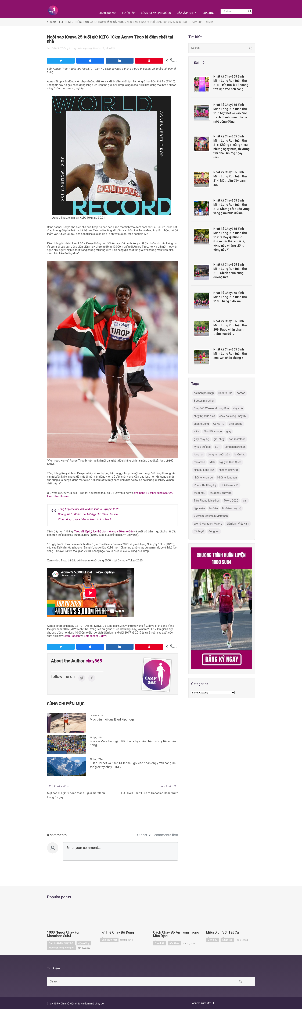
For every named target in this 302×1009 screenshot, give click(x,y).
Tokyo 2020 (231, 500)
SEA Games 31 (230, 485)
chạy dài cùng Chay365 (233, 416)
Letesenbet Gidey (95, 636)
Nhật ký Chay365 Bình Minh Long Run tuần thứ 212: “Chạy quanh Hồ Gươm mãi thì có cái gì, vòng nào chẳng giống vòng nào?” (230, 239)
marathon (199, 462)
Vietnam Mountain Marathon (211, 516)
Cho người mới (109, 939)
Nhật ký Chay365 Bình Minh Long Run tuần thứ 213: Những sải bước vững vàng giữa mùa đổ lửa (231, 207)
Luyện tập (227, 939)
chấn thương (201, 423)
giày (228, 431)
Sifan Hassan (71, 636)
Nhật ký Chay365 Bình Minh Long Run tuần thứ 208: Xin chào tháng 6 (230, 354)
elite (196, 431)
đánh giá (199, 531)
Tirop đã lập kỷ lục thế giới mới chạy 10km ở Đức (104, 531)
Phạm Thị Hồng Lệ (205, 485)
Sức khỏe (174, 943)
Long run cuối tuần (219, 454)
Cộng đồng (83, 943)
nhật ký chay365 (229, 469)
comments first (166, 835)
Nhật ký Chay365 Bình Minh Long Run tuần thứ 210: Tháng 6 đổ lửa (230, 297)
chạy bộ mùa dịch (204, 416)
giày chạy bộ (201, 439)
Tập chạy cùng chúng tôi (61, 947)
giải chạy (219, 439)
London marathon (235, 446)
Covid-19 (218, 423)
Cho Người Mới (107, 13)
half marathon (237, 439)
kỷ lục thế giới (202, 446)
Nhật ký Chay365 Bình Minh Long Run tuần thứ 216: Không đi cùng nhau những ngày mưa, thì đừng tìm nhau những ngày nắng (231, 147)
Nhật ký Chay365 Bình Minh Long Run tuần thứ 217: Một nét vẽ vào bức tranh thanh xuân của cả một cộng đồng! (230, 113)
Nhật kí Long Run (204, 469)
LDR (217, 446)
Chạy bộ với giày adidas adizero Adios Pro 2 (84, 519)
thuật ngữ (199, 493)
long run (198, 454)
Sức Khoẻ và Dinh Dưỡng (156, 13)
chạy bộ (238, 408)
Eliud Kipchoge (213, 431)
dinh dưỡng (235, 423)
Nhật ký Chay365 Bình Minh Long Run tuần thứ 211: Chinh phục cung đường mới (230, 271)
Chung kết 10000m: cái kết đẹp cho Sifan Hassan (88, 514)
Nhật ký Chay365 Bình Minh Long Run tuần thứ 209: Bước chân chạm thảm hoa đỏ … (230, 327)
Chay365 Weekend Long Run (211, 408)
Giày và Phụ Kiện (186, 13)
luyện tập (239, 454)
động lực (213, 531)
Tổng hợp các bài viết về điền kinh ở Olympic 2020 (88, 509)
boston (241, 393)
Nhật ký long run (227, 477)
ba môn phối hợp (204, 393)
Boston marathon (204, 400)
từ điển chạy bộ (231, 508)
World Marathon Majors (208, 523)
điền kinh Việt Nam (237, 523)
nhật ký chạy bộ (203, 477)
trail (245, 500)
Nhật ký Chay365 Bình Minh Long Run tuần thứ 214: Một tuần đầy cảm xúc (230, 178)
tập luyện (199, 508)
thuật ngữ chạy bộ (221, 493)
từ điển (213, 508)
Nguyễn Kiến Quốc (230, 462)
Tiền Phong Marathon (207, 500)
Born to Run (225, 393)
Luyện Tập (128, 13)
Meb (212, 462)
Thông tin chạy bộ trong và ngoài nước (81, 48)
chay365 (110, 48)
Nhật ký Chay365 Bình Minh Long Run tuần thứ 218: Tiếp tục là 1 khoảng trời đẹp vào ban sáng (230, 83)
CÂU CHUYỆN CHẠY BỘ (61, 943)
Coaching (208, 13)
